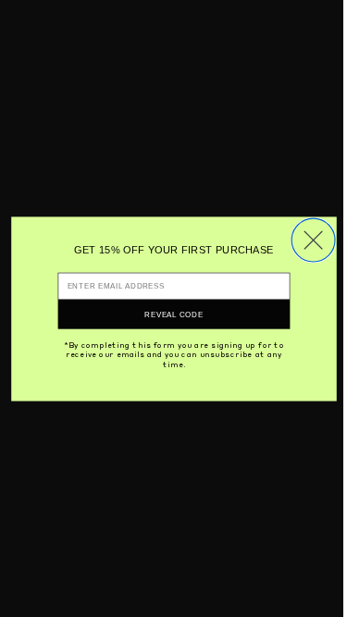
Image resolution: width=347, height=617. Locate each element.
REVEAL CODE (173, 314)
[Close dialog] (313, 240)
